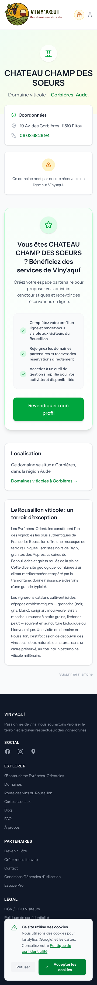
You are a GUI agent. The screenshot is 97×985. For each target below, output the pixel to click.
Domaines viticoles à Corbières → (44, 481)
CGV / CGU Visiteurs (22, 909)
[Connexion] (90, 14)
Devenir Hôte (15, 851)
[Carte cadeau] (79, 15)
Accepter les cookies (65, 967)
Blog (8, 810)
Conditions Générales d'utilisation (32, 876)
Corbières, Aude (69, 95)
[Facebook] (7, 751)
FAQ (8, 818)
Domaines (13, 784)
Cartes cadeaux (17, 801)
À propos (12, 827)
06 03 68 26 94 (35, 135)
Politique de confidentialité (26, 917)
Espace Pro (13, 885)
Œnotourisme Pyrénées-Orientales (34, 775)
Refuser (23, 967)
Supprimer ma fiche (76, 674)
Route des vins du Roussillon (28, 793)
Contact (11, 868)
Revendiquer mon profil (48, 409)
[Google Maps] (33, 751)
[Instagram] (20, 751)
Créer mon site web (21, 859)
